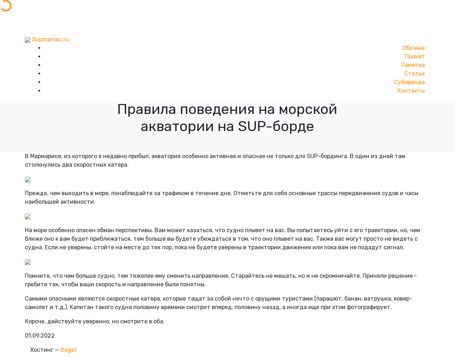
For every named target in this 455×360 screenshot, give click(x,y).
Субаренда (409, 82)
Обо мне (413, 48)
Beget (68, 349)
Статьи (414, 73)
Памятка (413, 65)
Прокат (415, 56)
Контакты (411, 90)
